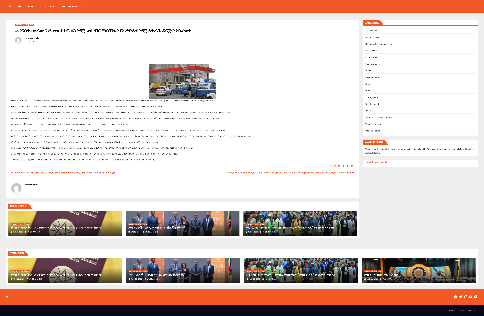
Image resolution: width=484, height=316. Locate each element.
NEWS (31, 6)
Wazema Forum (372, 131)
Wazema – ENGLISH (72, 6)
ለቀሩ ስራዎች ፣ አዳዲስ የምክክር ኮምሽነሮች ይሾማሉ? (156, 227)
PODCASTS (371, 91)
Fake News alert (372, 64)
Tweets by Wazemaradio (376, 162)
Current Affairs (22, 24)
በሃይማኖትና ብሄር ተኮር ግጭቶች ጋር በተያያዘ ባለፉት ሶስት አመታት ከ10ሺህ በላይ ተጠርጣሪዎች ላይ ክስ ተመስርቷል (64, 172)
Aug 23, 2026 (136, 279)
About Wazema (372, 31)
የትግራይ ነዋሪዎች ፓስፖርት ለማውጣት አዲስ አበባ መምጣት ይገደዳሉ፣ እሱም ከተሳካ (56, 227)
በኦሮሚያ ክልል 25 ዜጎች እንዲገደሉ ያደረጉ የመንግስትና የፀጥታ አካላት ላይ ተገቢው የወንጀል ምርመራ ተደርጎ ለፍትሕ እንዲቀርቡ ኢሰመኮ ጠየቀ (289, 172)
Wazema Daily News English (378, 117)
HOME (20, 6)
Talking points (371, 97)
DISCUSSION (48, 6)
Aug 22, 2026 (254, 279)
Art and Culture (372, 37)
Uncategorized (372, 104)
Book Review (371, 51)
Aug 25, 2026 (18, 279)
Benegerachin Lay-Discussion (379, 44)
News (368, 84)
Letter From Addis (373, 77)
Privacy (452, 311)
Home (32, 24)
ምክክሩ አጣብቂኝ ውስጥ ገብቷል (381, 274)
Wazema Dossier (373, 124)
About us (471, 311)
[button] (476, 6)
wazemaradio (33, 38)
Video (368, 111)
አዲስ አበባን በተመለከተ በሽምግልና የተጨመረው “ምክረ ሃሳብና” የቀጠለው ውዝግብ (290, 227)
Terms (461, 311)
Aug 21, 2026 (372, 279)
